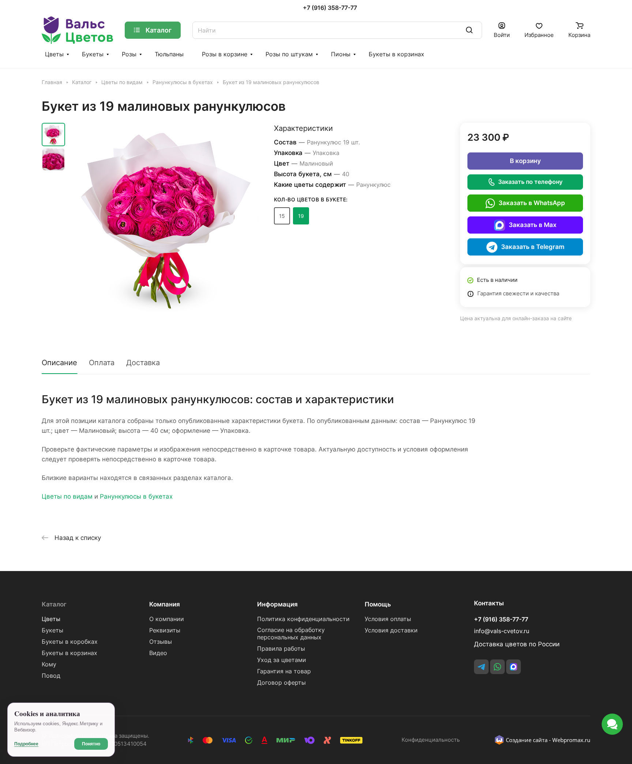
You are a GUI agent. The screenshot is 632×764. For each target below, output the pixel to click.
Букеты (93, 54)
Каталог (54, 604)
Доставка (143, 362)
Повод (51, 675)
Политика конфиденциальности (303, 619)
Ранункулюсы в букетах (136, 496)
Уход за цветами (281, 660)
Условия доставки (391, 630)
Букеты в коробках (70, 641)
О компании (166, 619)
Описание (59, 362)
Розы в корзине (224, 54)
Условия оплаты (388, 619)
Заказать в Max (533, 224)
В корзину (525, 160)
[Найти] (469, 30)
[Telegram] (481, 666)
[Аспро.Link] (513, 666)
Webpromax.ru (571, 740)
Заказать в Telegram (532, 246)
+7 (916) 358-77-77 (330, 8)
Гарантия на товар (284, 671)
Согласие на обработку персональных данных (291, 634)
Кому (49, 664)
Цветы (54, 54)
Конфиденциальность (431, 740)
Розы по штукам (289, 54)
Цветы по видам (67, 496)
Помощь (378, 604)
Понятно (91, 743)
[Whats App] (497, 666)
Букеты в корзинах (396, 54)
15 (282, 216)
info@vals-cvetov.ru (501, 631)
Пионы (340, 54)
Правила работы (281, 648)
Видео (158, 653)
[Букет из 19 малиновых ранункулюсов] (164, 217)
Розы (129, 54)
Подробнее (26, 743)
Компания (164, 604)
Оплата (101, 362)
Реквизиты (164, 630)
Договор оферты (281, 682)
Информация (277, 604)
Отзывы (160, 641)
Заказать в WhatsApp (532, 203)
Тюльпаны (169, 54)
